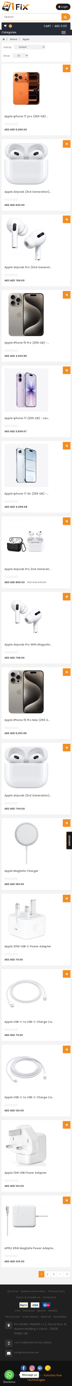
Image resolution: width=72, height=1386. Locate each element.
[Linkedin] (40, 1368)
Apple (26, 39)
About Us (12, 1291)
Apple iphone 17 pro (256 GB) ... (26, 116)
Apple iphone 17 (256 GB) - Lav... (26, 418)
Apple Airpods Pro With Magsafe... (28, 644)
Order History (30, 1317)
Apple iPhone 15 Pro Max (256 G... (27, 720)
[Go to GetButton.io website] (9, 1382)
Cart (17, 1310)
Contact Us (49, 1297)
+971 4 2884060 (23, 1342)
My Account (12, 1317)
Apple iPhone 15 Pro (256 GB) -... (26, 343)
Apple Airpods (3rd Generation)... (27, 192)
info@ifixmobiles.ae (26, 1352)
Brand (13, 39)
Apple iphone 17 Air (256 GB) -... (26, 494)
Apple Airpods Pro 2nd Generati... (27, 569)
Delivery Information (33, 1291)
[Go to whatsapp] (9, 1375)
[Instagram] (32, 1368)
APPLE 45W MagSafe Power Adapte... (29, 1248)
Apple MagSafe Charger (21, 871)
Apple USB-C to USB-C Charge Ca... (29, 1022)
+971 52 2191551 (42, 1342)
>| (67, 1274)
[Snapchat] (48, 1368)
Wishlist (52, 1310)
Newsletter (60, 1317)
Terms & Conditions (28, 1297)
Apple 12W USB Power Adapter (25, 1173)
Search (41, 1310)
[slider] (11, 124)
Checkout (28, 1310)
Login (64, 7)
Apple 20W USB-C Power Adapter (27, 946)
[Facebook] (23, 1368)
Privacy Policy (56, 1291)
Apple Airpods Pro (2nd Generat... (27, 267)
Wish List (46, 1317)
